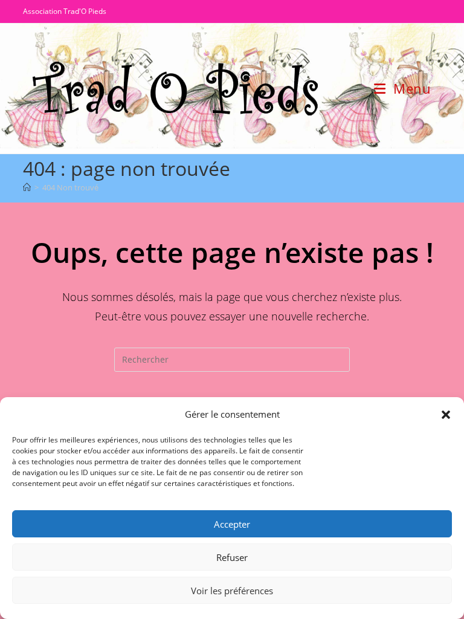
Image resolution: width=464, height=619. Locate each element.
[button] (446, 415)
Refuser (232, 557)
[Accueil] (27, 187)
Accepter (232, 524)
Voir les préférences (232, 591)
